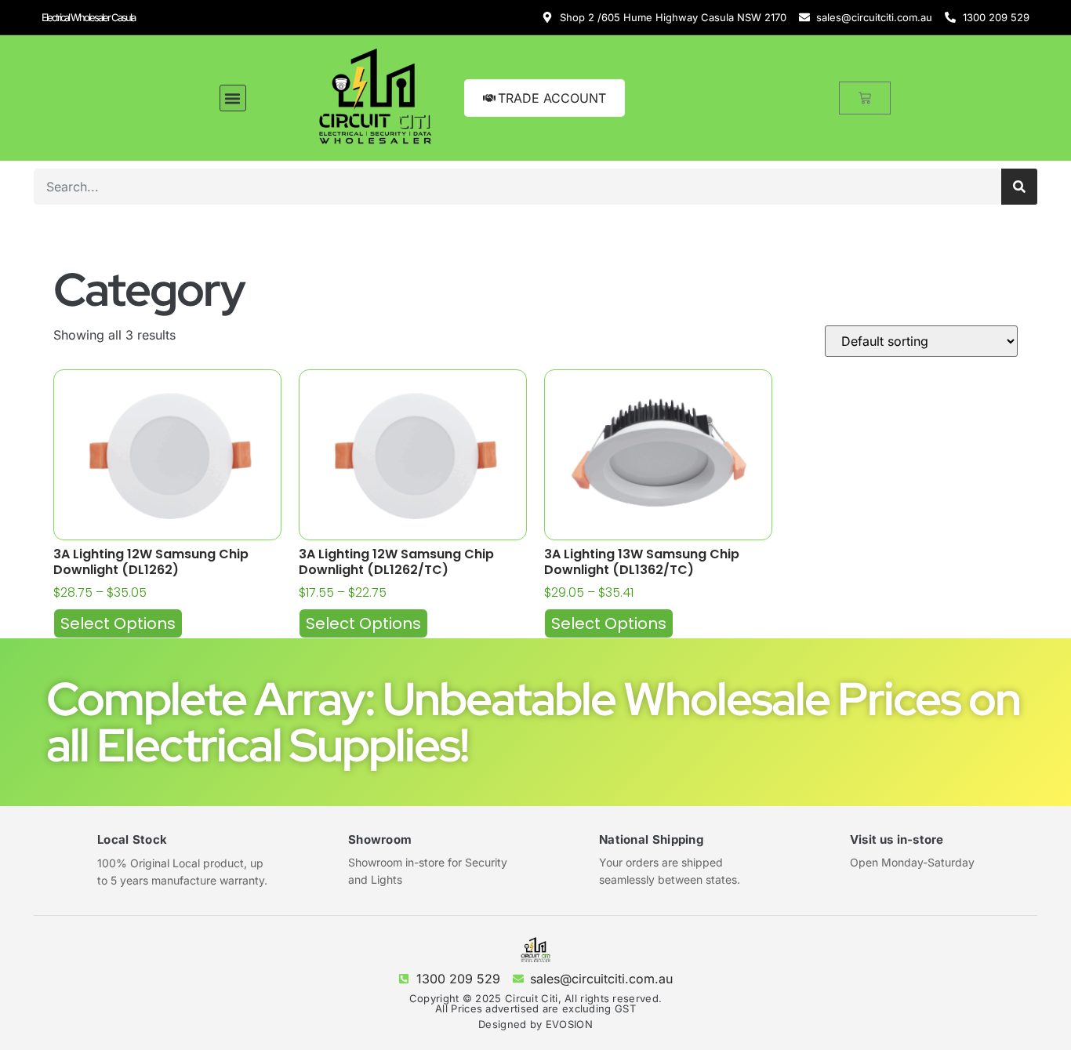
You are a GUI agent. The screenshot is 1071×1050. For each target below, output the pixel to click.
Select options (118, 623)
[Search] (1019, 187)
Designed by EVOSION (535, 1024)
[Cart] (865, 98)
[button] (233, 98)
